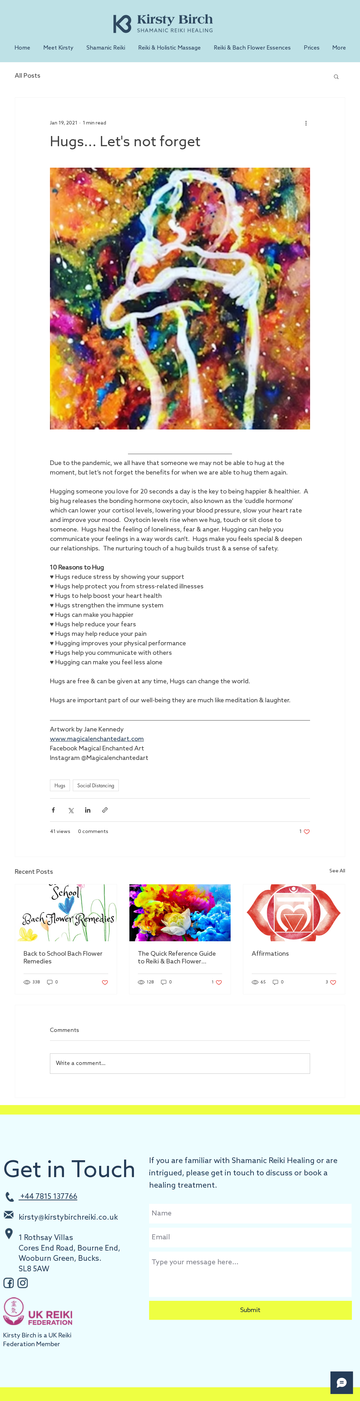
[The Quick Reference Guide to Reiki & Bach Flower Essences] (180, 912)
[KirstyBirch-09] (8, 1283)
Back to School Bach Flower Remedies (63, 958)
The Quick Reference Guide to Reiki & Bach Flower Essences (177, 958)
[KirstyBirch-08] (22, 1283)
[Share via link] (105, 810)
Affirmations (270, 954)
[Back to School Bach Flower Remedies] (66, 912)
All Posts (27, 76)
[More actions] (306, 123)
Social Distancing (95, 785)
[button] (105, 48)
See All (337, 871)
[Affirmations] (294, 912)
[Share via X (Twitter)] (70, 810)
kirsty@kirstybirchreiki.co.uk (68, 1217)
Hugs (59, 785)
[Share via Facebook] (53, 810)
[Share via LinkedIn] (87, 810)
